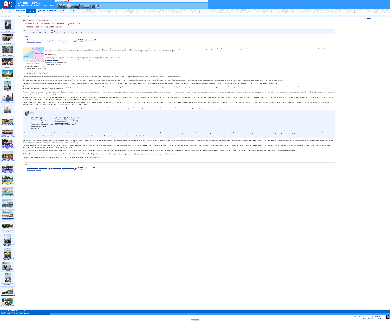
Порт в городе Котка (7, 207)
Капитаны (7, 270)
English (66, 1)
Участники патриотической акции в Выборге (8, 54)
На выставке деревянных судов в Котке (7, 245)
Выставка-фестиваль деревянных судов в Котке (8, 135)
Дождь (7, 101)
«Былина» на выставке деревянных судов (8, 172)
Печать (368, 18)
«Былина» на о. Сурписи (7, 113)
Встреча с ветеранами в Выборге (8, 66)
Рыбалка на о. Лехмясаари (8, 295)
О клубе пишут (61, 11)
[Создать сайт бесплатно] (195, 320)
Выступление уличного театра (8, 148)
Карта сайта (60, 1)
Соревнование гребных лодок (8, 230)
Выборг (8, 78)
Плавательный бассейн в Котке (8, 184)
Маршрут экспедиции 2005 (33, 63)
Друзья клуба (72, 11)
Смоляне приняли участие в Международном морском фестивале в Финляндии (51, 40)
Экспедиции (30, 11)
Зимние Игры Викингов (41, 11)
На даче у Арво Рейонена (7, 305)
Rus (2, 16)
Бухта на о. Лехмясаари (7, 124)
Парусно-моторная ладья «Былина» (7, 30)
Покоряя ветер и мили (34, 42)
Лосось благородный (61, 123)
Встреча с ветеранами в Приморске (8, 42)
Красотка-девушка (60, 124)
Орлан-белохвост (60, 121)
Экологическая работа (51, 11)
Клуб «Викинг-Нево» (20, 11)
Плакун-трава (59, 119)
